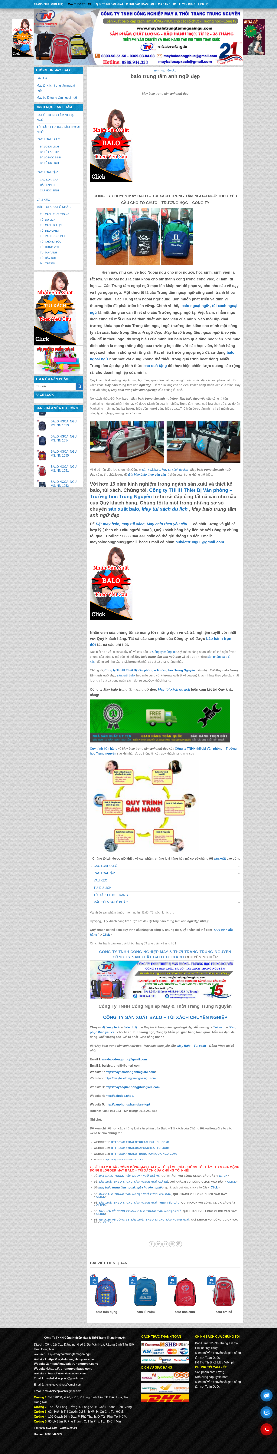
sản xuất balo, (165, 469)
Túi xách (219, 1027)
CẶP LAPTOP (48, 185)
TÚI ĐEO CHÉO (49, 230)
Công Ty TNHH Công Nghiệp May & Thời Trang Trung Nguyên (165, 952)
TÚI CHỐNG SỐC (50, 241)
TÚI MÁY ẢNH (48, 252)
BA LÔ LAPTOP (49, 152)
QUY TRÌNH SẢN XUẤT (109, 4)
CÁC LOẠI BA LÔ (48, 139)
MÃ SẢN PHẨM (167, 4)
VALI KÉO (43, 199)
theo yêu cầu (107, 1032)
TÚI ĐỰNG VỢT (50, 247)
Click (106, 934)
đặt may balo (111, 1027)
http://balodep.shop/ (119, 1095)
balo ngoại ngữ (194, 306)
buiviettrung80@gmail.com (199, 542)
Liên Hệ (203, 4)
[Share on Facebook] (152, 1244)
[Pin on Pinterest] (172, 1244)
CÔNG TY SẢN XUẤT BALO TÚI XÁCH (149, 957)
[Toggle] (239, 866)
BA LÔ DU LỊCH (49, 146)
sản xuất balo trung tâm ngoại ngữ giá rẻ (133, 1181)
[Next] (241, 1297)
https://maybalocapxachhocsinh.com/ (124, 1159)
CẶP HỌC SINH (49, 190)
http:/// (128, 1104)
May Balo (184, 1045)
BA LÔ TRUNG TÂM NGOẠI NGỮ (55, 118)
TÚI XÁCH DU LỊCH (52, 225)
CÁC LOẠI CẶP (47, 172)
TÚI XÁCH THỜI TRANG (55, 214)
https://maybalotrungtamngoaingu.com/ (130, 1078)
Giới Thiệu (58, 4)
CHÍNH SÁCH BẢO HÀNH (141, 4)
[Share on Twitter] (158, 1244)
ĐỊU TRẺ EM (47, 263)
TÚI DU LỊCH (48, 219)
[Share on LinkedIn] (179, 1244)
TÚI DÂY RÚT (48, 257)
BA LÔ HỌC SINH (50, 157)
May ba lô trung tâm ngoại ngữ (57, 97)
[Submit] (79, 386)
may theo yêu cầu (80, 4)
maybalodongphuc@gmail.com (124, 1059)
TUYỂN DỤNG (187, 4)
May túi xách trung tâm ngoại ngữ (56, 88)
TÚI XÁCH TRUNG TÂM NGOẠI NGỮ (58, 130)
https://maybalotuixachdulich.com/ (140, 1142)
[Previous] (89, 1297)
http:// (130, 1072)
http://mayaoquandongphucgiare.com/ (132, 1087)
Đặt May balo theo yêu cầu (147, 474)
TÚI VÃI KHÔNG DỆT (53, 236)
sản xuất (219, 858)
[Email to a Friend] (165, 1244)
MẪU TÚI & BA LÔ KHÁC (54, 207)
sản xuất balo (126, 675)
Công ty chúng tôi (164, 651)
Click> (108, 1222)
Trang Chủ (41, 4)
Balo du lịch (131, 1027)
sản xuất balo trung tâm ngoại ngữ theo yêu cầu (139, 1202)
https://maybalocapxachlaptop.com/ (140, 1148)
